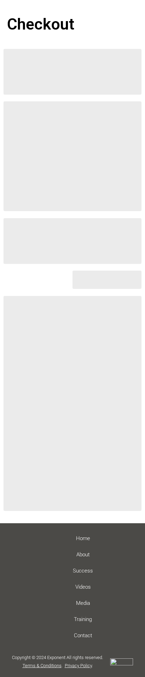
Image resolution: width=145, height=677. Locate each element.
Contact (83, 635)
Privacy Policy (78, 665)
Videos (83, 587)
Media (83, 603)
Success (83, 571)
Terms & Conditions (42, 665)
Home (83, 538)
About (83, 554)
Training (83, 619)
